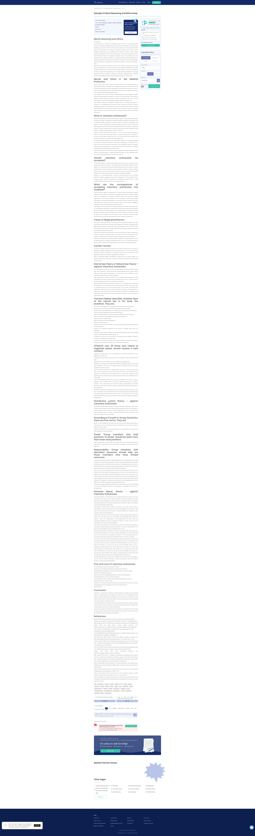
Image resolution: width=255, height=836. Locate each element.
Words (156, 73)
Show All (100, 797)
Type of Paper (144, 64)
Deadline (143, 77)
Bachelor (146, 61)
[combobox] (150, 67)
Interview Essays (117, 792)
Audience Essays (151, 789)
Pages (150, 73)
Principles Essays (151, 792)
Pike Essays (115, 785)
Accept (37, 825)
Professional (155, 61)
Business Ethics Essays (135, 785)
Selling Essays (150, 785)
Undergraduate (155, 57)
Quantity (143, 71)
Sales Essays (133, 792)
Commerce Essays (134, 789)
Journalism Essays (117, 789)
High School (145, 57)
